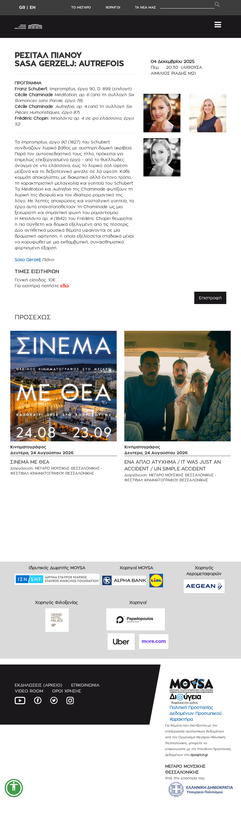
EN (33, 7)
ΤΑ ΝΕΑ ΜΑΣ (145, 7)
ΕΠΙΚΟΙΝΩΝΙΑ (85, 685)
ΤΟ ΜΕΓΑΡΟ (81, 7)
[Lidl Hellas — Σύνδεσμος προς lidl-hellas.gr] (147, 578)
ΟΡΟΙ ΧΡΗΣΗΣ (66, 691)
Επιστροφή (210, 298)
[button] (14, 788)
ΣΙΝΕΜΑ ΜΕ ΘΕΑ (29, 462)
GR (22, 7)
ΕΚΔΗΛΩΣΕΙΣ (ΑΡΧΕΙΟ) (38, 685)
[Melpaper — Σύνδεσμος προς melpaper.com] (173, 578)
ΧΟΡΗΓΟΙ (113, 7)
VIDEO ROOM (29, 691)
